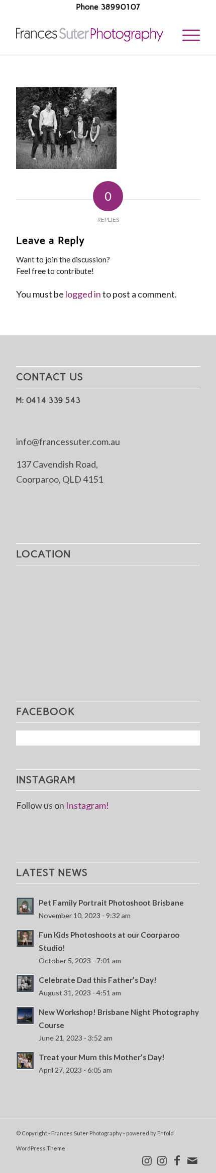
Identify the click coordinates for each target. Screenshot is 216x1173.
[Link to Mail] (192, 1160)
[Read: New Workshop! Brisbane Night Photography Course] (25, 1015)
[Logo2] (89, 35)
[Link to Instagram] (147, 1160)
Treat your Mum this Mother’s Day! (102, 1057)
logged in (83, 294)
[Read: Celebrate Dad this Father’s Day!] (25, 983)
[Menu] (186, 35)
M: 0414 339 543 (48, 400)
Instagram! (87, 805)
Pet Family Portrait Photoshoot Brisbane (111, 902)
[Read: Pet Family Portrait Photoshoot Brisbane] (25, 906)
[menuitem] (186, 35)
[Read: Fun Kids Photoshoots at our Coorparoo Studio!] (25, 938)
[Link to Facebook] (177, 1160)
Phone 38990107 (108, 7)
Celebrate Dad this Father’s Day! (98, 979)
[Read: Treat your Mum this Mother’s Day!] (25, 1061)
